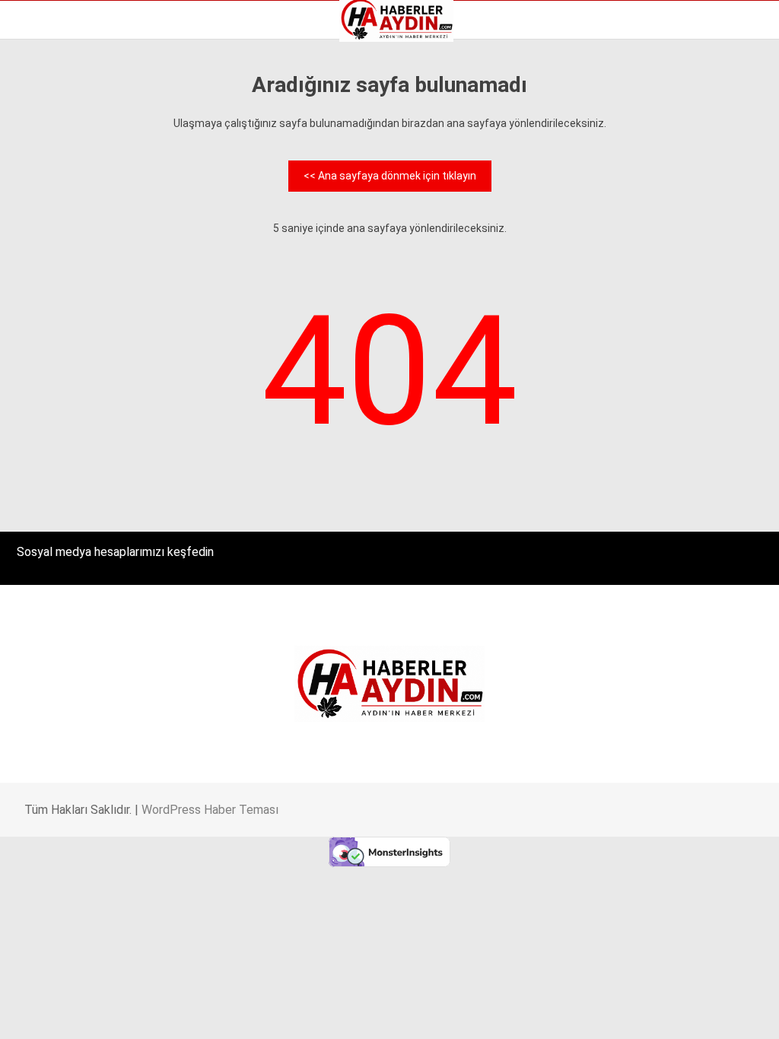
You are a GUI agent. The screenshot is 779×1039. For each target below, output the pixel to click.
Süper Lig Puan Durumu (79, 246)
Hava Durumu (55, 182)
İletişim (41, 198)
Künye (37, 214)
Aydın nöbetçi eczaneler (81, 134)
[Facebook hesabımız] (110, 1014)
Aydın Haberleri (59, 118)
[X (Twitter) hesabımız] (218, 1014)
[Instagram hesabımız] (326, 1014)
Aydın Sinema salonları (77, 150)
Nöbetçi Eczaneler (67, 230)
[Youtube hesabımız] (434, 1014)
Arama (623, 74)
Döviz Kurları (52, 166)
